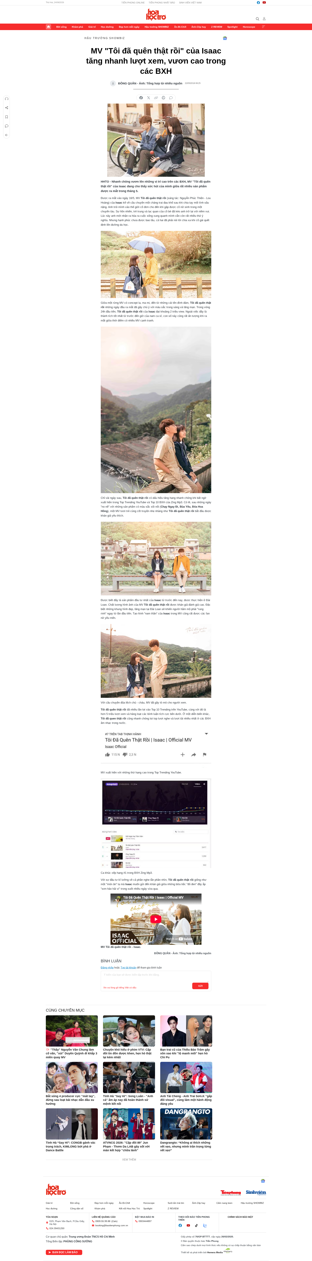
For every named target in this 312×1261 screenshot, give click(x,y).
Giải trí (92, 27)
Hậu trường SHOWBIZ (157, 27)
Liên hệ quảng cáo (104, 1217)
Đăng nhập (107, 967)
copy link (156, 98)
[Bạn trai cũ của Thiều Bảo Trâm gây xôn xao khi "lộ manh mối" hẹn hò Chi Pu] (186, 1031)
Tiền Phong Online (133, 2)
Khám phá (77, 27)
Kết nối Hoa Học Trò (129, 1208)
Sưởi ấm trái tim (176, 1203)
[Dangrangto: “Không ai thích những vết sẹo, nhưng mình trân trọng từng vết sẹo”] (186, 1124)
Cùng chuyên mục (65, 1010)
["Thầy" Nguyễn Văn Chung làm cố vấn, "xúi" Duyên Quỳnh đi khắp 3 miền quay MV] (72, 1031)
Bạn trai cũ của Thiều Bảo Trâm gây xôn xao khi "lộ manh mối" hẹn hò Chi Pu (185, 1053)
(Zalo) (114, 1221)
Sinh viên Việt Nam (190, 2)
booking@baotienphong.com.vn (111, 1225)
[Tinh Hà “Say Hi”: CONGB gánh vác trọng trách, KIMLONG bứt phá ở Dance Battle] (72, 1124)
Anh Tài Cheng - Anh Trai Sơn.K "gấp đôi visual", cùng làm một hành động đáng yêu (186, 1100)
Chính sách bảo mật (240, 1217)
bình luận (171, 98)
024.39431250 (56, 1228)
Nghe (6, 98)
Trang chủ (48, 26)
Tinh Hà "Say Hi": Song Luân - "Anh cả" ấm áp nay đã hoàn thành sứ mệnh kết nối (128, 1100)
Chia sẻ (6, 108)
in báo (163, 98)
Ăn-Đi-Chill (180, 27)
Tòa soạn (52, 1217)
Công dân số (76, 1208)
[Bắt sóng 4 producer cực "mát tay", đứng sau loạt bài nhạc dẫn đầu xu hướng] (72, 1077)
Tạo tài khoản (128, 967)
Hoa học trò (56, 1189)
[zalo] (207, 1225)
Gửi (200, 986)
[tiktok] (198, 1226)
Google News (225, 38)
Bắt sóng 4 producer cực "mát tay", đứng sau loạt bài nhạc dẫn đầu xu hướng (70, 1100)
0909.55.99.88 (102, 1221)
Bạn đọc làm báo (65, 1252)
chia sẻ (141, 98)
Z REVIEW (216, 27)
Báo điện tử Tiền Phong (156, 14)
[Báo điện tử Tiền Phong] (231, 1193)
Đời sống (61, 27)
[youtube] (264, 2)
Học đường (107, 27)
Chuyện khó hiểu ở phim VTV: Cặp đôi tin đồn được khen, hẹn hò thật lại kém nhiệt (127, 1053)
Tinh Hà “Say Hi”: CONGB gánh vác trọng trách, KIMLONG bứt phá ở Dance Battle (70, 1146)
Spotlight (232, 27)
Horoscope (249, 27)
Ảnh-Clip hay (198, 27)
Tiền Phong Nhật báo (162, 2)
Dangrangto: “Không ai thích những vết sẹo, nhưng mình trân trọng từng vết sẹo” (185, 1146)
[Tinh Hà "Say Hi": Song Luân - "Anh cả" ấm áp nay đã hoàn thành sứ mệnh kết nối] (129, 1077)
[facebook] (258, 2)
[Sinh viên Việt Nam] (256, 1193)
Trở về (6, 135)
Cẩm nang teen (224, 1203)
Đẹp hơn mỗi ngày (129, 27)
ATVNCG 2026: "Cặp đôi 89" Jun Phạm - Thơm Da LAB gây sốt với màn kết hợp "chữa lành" (126, 1146)
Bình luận (6, 126)
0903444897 (145, 1221)
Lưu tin (6, 117)
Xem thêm (263, 26)
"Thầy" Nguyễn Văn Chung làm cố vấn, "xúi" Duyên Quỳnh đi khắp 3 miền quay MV (71, 1053)
